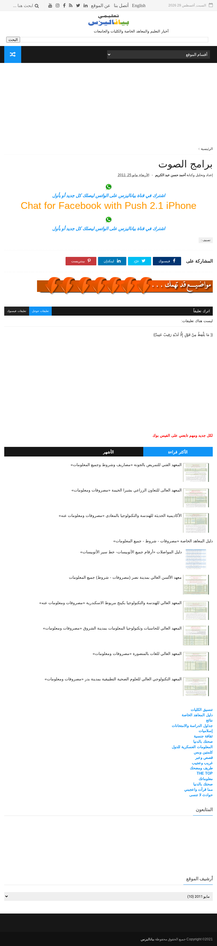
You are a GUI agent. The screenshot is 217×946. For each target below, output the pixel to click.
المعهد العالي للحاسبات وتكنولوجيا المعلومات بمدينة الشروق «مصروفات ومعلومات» (112, 628)
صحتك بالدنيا (203, 741)
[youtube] (50, 5)
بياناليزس (147, 939)
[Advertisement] (109, 106)
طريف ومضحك (201, 768)
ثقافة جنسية (203, 736)
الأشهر (108, 452)
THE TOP (205, 773)
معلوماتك (206, 779)
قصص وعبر (204, 757)
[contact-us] (121, 5)
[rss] (71, 5)
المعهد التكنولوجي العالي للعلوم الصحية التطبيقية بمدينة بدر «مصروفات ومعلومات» (113, 679)
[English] (139, 5)
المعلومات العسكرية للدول (192, 747)
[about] (100, 5)
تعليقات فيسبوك (16, 311)
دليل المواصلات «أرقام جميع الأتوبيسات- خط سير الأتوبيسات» (131, 552)
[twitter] (78, 5)
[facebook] (64, 5)
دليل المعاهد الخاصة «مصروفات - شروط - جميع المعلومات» (163, 541)
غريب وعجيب (202, 763)
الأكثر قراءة (178, 452)
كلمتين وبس (203, 752)
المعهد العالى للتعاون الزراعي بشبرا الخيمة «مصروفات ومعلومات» (126, 490)
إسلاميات (206, 731)
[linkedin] (86, 5)
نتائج (209, 720)
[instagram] (58, 5)
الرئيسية (207, 149)
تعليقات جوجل (40, 311)
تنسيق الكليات (202, 709)
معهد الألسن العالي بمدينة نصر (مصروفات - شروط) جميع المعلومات (125, 577)
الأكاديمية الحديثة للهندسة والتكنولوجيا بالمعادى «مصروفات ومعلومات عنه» (120, 515)
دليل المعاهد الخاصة (197, 715)
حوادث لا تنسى (201, 795)
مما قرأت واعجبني (198, 789)
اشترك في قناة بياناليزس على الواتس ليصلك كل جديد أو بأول (108, 195)
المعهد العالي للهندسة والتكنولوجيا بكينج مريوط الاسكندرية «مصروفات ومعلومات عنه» (110, 602)
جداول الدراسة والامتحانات (192, 726)
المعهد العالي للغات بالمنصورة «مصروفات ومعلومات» (137, 653)
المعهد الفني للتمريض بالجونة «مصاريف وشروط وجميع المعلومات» (126, 464)
